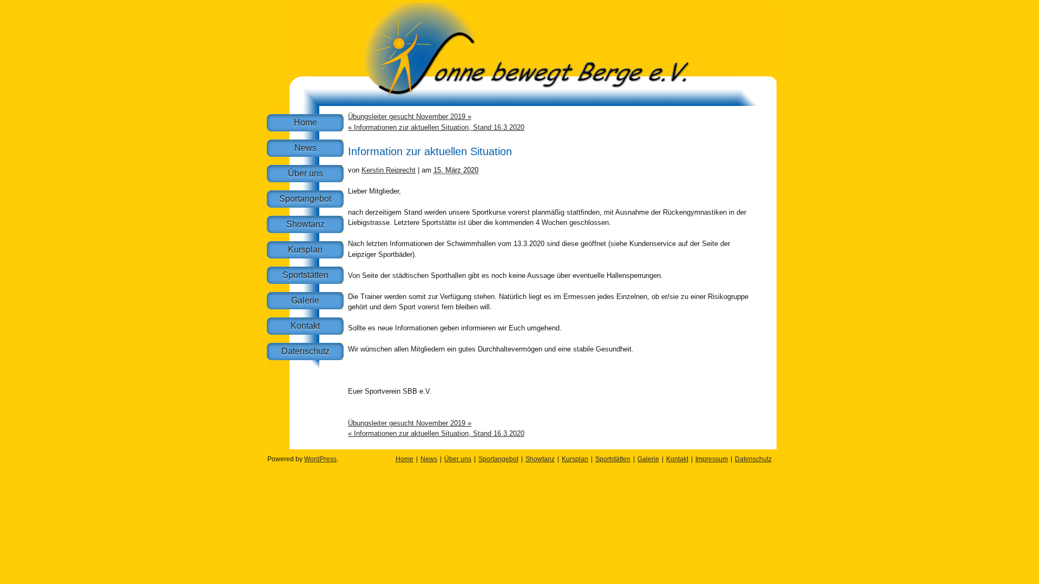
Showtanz (305, 224)
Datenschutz (305, 351)
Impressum (711, 459)
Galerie (305, 300)
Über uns (305, 173)
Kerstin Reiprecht (388, 170)
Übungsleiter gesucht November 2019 (409, 116)
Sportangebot (305, 198)
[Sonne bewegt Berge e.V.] (533, 103)
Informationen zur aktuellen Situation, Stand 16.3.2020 (436, 127)
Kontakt (305, 325)
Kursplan (305, 249)
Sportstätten (305, 275)
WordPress (320, 459)
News (305, 147)
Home (305, 122)
